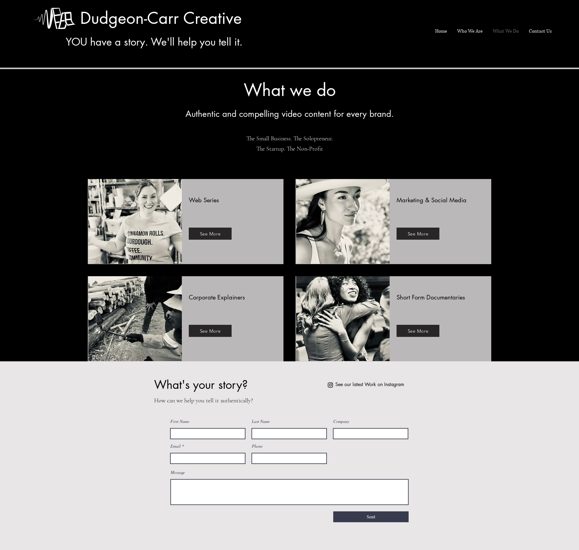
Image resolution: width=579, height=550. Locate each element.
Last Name (261, 421)
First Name (179, 421)
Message (178, 472)
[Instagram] (330, 385)
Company (341, 421)
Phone (257, 446)
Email (175, 446)
